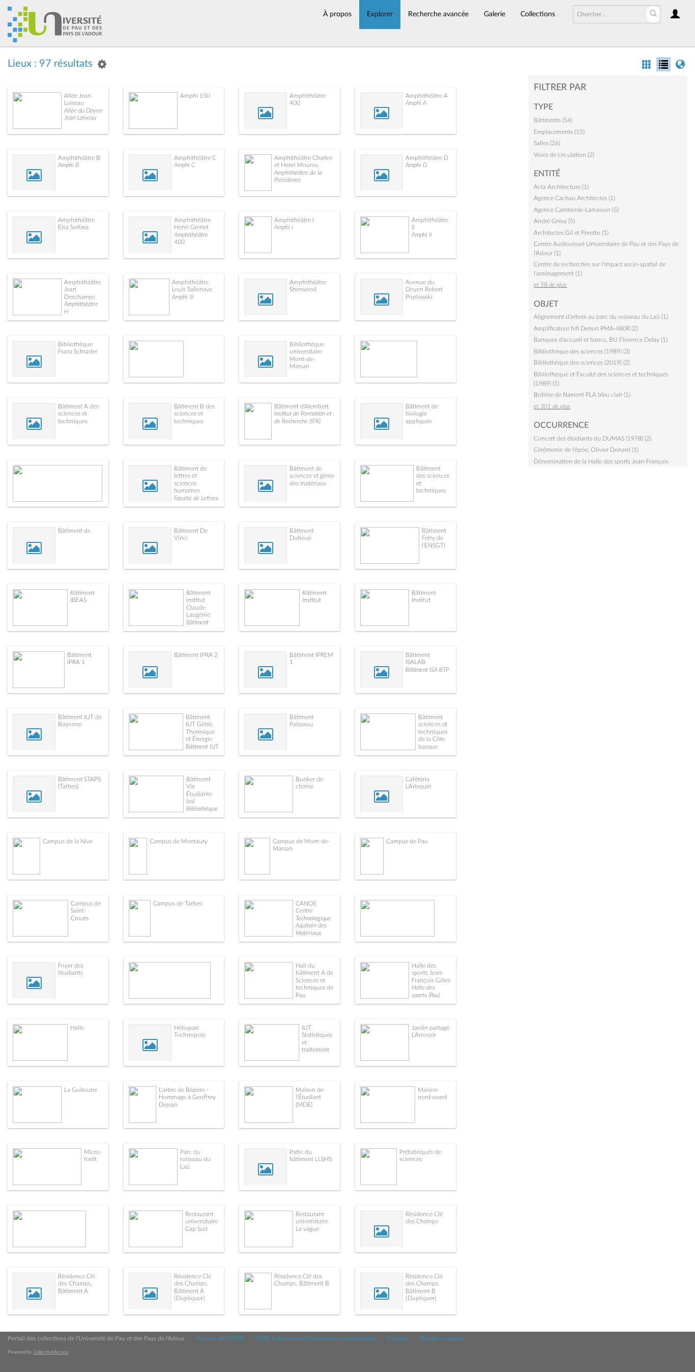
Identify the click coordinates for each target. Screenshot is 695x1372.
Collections (537, 14)
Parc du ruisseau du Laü (195, 1159)
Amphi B (68, 165)
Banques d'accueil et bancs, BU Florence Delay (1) (601, 340)
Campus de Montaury (179, 841)
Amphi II (422, 235)
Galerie (494, 14)
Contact (397, 1338)
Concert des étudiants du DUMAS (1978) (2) (592, 438)
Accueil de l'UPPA (220, 1338)
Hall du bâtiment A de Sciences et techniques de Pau (314, 980)
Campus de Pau (407, 841)
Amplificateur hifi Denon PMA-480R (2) (586, 328)
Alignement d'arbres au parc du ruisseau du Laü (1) (601, 317)
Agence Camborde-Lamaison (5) (576, 210)
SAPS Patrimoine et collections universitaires (314, 1338)
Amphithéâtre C (195, 158)
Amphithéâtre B (79, 158)
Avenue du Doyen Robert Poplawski (424, 289)
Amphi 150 (195, 96)
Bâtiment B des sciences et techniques (194, 413)
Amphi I (283, 227)
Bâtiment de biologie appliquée (422, 413)
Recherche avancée (438, 14)
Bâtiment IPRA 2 (196, 655)
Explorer (380, 14)
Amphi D (416, 165)
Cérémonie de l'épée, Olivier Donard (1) (586, 450)
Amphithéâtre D (427, 158)
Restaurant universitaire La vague (312, 1221)
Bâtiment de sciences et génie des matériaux (311, 475)
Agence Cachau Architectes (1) (574, 198)
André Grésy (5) (554, 221)
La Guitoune (80, 1090)
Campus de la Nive (68, 841)
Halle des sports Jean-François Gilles (431, 973)
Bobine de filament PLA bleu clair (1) (582, 395)
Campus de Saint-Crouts (86, 910)
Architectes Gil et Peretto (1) (571, 233)
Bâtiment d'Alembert (301, 406)
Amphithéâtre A (427, 96)
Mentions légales (441, 1338)
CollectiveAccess (51, 1352)
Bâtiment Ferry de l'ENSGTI (434, 538)
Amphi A (416, 103)
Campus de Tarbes (177, 903)
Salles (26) (547, 143)
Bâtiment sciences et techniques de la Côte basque (433, 732)
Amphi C (184, 165)
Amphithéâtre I (294, 220)
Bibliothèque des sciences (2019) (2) (582, 363)
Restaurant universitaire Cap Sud (201, 1221)
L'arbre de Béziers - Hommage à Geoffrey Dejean (187, 1097)
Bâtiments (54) (553, 120)
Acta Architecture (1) (561, 187)
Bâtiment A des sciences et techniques (78, 413)
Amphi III (183, 297)
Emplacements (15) (559, 132)
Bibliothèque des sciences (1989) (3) (582, 351)
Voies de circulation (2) (564, 155)
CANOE (306, 903)
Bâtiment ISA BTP (427, 670)
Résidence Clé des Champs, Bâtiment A (76, 1283)
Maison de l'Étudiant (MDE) (310, 1097)
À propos (337, 14)
